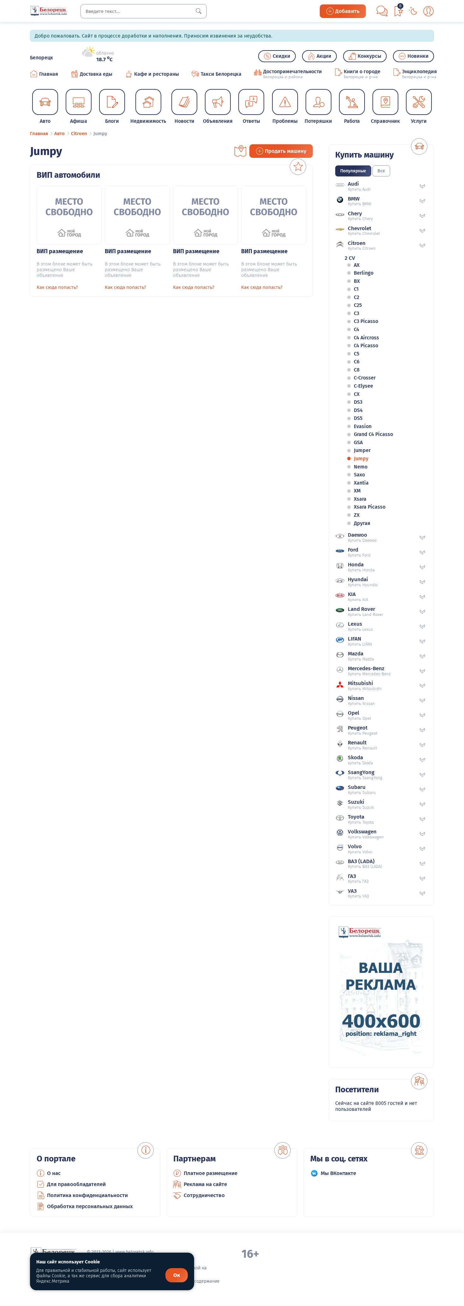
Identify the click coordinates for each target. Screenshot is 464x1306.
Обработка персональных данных (90, 1206)
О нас (54, 1173)
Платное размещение (210, 1173)
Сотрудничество (204, 1195)
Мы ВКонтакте (338, 1173)
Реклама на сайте (205, 1184)
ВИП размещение (60, 251)
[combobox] (143, 11)
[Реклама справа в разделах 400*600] (381, 992)
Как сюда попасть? (57, 287)
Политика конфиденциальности (87, 1195)
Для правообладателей (76, 1184)
